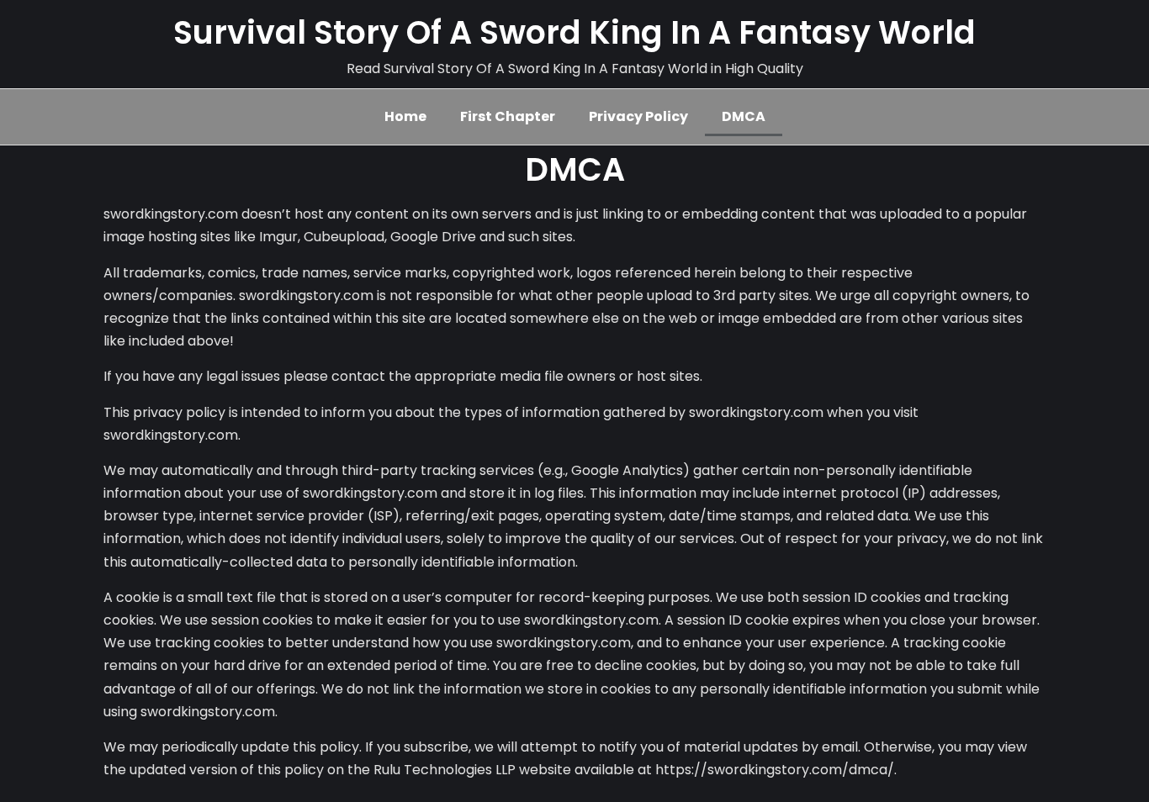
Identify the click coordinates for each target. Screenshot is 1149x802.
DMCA (743, 116)
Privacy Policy (638, 116)
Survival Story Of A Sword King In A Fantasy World (574, 32)
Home (405, 116)
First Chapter (507, 116)
